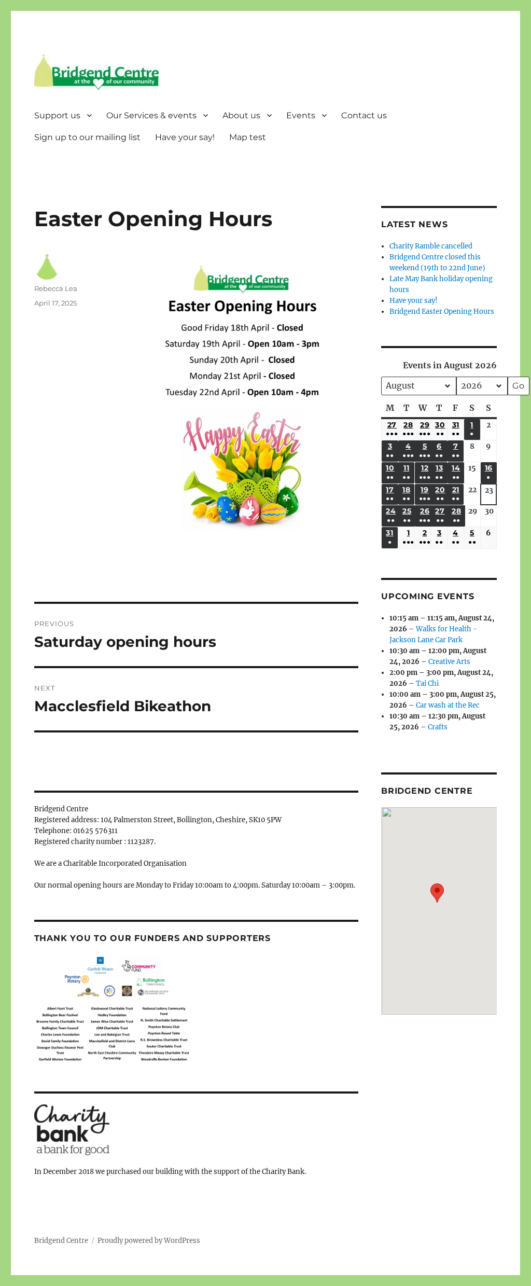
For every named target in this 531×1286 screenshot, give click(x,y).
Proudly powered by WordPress (148, 1240)
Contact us (364, 115)
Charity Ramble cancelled (430, 246)
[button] (437, 903)
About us (241, 115)
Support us (57, 115)
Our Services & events (151, 115)
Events (300, 115)
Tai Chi (427, 683)
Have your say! (185, 137)
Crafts (438, 727)
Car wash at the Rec (448, 705)
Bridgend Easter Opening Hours (441, 311)
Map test (247, 137)
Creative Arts (449, 661)
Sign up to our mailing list (87, 137)
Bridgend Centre (61, 1240)
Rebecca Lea (55, 288)
